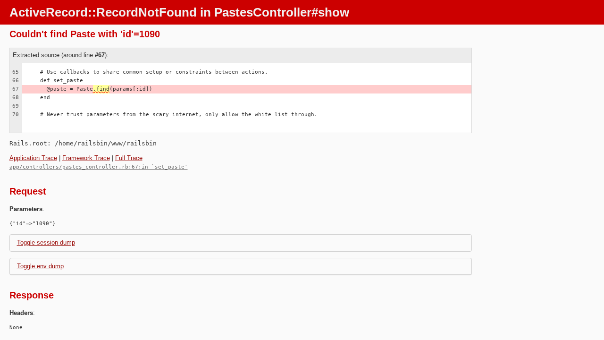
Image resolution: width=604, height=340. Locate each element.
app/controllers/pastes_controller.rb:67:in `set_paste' (98, 167)
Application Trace (33, 158)
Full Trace (129, 158)
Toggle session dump (46, 242)
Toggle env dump (40, 266)
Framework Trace (86, 158)
